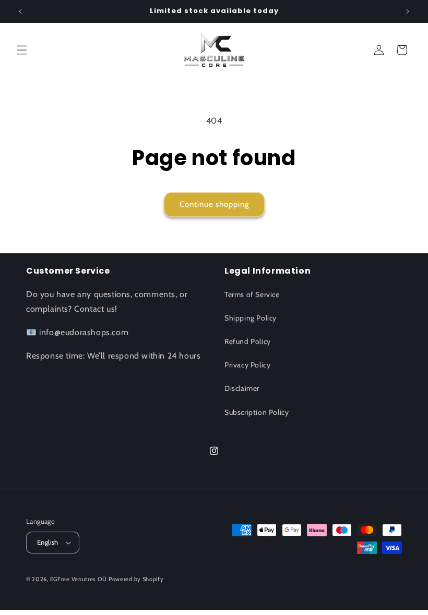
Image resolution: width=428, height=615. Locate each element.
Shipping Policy (250, 318)
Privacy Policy (247, 365)
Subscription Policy (256, 412)
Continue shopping (214, 204)
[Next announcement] (407, 11)
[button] (21, 50)
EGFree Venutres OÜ (78, 579)
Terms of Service (252, 294)
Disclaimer (241, 388)
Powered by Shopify (136, 579)
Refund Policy (247, 341)
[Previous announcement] (20, 11)
